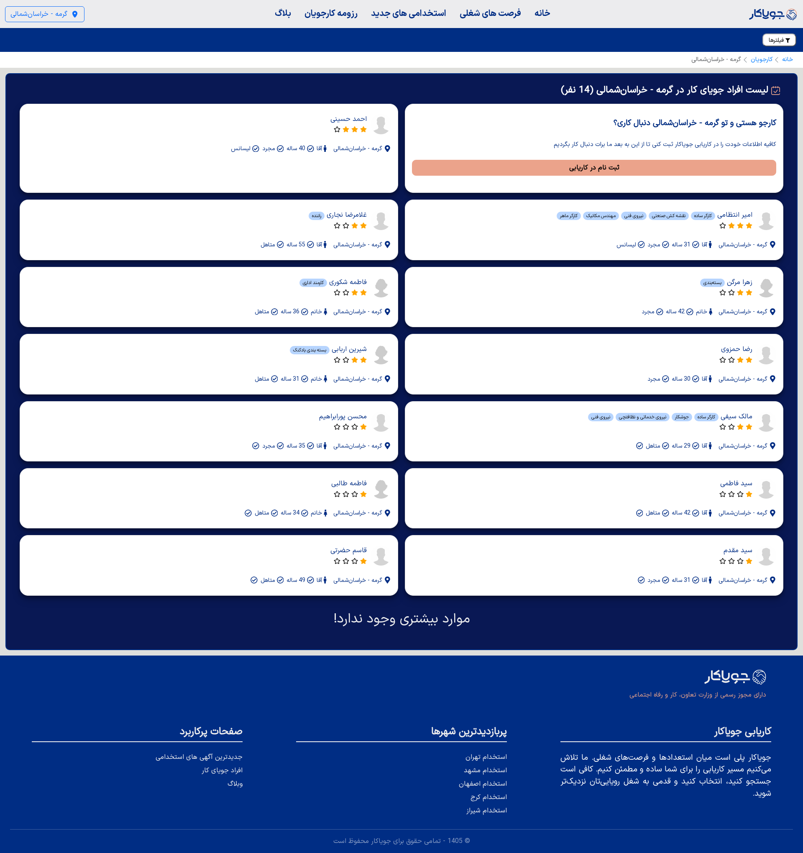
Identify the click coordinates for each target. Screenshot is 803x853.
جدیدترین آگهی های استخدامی (199, 757)
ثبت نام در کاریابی (594, 168)
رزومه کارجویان (331, 13)
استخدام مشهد (485, 771)
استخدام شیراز (486, 811)
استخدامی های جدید (408, 13)
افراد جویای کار (222, 771)
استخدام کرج (489, 797)
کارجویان (762, 59)
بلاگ (283, 13)
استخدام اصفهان (483, 784)
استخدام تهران (486, 757)
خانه (542, 13)
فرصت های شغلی (490, 13)
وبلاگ (235, 784)
